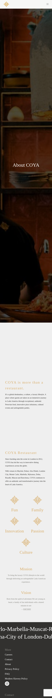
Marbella (11, 629)
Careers (8, 654)
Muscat (32, 629)
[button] (37, 3)
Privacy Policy (12, 669)
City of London (30, 636)
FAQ (7, 673)
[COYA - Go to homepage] (6, 4)
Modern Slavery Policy (16, 678)
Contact (8, 659)
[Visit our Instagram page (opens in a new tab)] (7, 683)
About (8, 664)
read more (27, 609)
